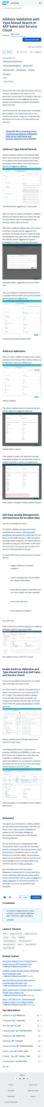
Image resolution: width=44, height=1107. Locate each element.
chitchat (5, 937)
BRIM (4, 934)
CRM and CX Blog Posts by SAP (13, 8)
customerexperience (9, 941)
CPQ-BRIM (21, 937)
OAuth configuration (9, 881)
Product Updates (8, 81)
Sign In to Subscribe (32, 39)
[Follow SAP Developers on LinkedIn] (27, 1078)
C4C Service (6, 74)
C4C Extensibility (21, 70)
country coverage (31, 878)
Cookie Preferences (11, 1102)
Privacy (11, 1085)
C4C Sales (31, 70)
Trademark (11, 1096)
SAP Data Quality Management (12, 66)
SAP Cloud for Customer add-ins (12, 61)
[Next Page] (23, 951)
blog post (28, 626)
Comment (10, 920)
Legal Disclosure (33, 1090)
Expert (20, 944)
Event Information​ (8, 944)
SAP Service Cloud (8, 70)
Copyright (11, 1090)
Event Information (24, 941)
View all (5, 1067)
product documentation (24, 704)
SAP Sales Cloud (28, 66)
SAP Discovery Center (25, 875)
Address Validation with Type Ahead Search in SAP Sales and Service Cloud (21, 24)
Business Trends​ (29, 934)
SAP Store (13, 875)
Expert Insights (29, 944)
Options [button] (24, 43)
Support (33, 1096)
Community (14, 3)
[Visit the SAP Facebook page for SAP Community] (16, 1078)
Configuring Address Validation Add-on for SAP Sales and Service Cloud (21, 136)
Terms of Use (33, 1085)
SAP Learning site (26, 864)
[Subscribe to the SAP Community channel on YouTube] (24, 1078)
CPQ (13, 937)
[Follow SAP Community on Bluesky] (20, 1078)
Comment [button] (36, 897)
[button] (4, 52)
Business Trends (15, 934)
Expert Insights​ (7, 948)
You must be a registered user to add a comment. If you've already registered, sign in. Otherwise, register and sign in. (20, 913)
